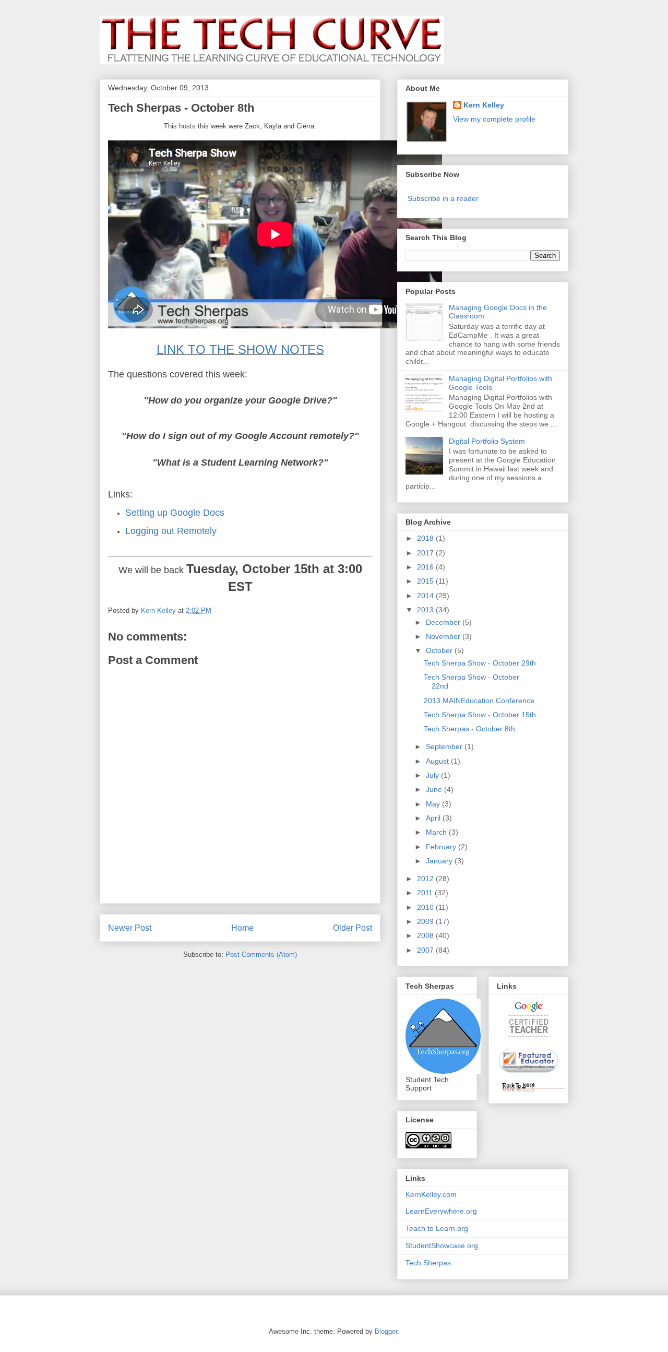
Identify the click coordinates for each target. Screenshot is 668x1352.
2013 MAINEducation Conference (479, 700)
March (437, 832)
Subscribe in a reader (443, 198)
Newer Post (129, 927)
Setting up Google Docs (174, 512)
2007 (426, 950)
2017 (426, 553)
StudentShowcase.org (441, 1245)
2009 (426, 921)
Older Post (352, 927)
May (434, 804)
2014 (426, 595)
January (440, 861)
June (435, 789)
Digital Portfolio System (487, 441)
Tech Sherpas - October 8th (469, 729)
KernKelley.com (431, 1194)
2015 (426, 581)
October (440, 650)
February (442, 847)
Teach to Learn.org (436, 1228)
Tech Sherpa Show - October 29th (480, 663)
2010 (426, 907)
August (438, 761)
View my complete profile (494, 119)
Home (242, 927)
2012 (426, 878)
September (445, 746)
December (444, 622)
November (444, 636)
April (434, 818)
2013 (426, 610)
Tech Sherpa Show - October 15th (480, 714)
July (433, 775)
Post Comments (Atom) (261, 954)
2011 (426, 892)
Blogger (386, 1331)
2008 (426, 935)
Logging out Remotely (171, 531)
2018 (426, 538)
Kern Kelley (483, 105)
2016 (426, 567)
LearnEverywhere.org (441, 1211)
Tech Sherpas (428, 1263)
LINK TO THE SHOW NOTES (240, 349)
